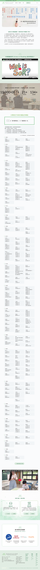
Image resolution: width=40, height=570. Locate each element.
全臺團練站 (26, 557)
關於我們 (20, 2)
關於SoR (26, 556)
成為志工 (26, 559)
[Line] (38, 557)
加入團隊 (26, 560)
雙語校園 (26, 558)
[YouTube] (38, 562)
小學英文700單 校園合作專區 (19, 115)
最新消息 (16, 2)
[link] (20, 17)
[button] (2, 17)
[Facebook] (38, 560)
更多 (23, 2)
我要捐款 (28, 2)
